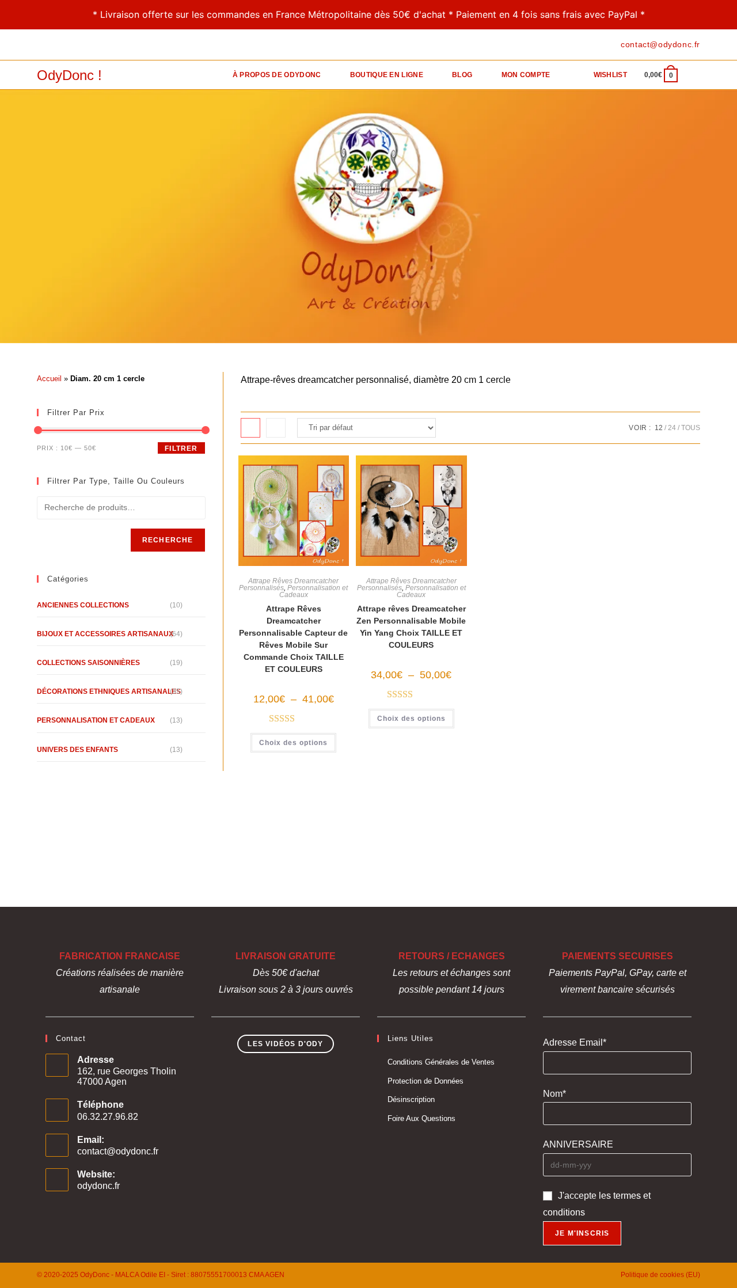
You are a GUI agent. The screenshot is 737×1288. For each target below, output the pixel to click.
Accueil (49, 378)
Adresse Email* (574, 1042)
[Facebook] (42, 45)
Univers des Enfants (77, 750)
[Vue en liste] (276, 428)
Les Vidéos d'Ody (285, 1044)
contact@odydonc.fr (117, 1151)
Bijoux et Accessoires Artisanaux (105, 634)
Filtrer (181, 448)
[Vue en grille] (250, 428)
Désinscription (411, 1099)
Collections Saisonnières (88, 663)
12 (659, 428)
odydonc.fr (98, 1186)
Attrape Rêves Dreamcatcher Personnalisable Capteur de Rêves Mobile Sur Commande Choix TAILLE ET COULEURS (293, 639)
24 (672, 428)
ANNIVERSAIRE (578, 1144)
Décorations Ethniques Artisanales (109, 691)
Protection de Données (426, 1081)
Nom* (554, 1094)
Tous (690, 428)
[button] (296, 469)
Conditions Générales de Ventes (441, 1062)
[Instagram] (66, 45)
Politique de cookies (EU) (660, 1275)
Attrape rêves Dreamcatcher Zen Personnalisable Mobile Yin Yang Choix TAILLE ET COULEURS (411, 626)
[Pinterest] (53, 45)
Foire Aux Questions (421, 1118)
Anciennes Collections (83, 605)
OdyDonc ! (69, 75)
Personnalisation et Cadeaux (313, 591)
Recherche (167, 540)
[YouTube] (79, 45)
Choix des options (293, 743)
